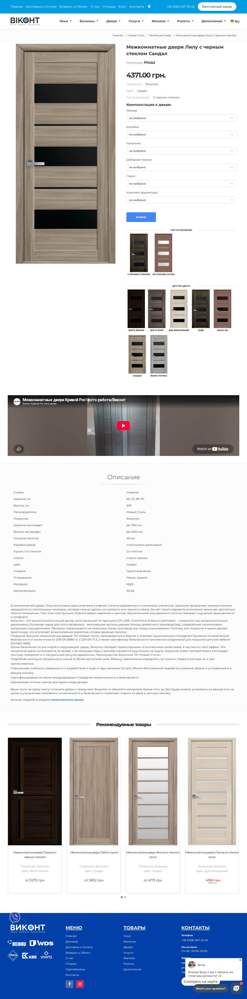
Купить (141, 217)
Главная (17, 6)
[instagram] (80, 984)
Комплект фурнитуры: (142, 192)
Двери (112, 21)
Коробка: (132, 127)
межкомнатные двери (67, 699)
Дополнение (212, 21)
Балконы (88, 21)
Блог (122, 6)
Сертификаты (75, 969)
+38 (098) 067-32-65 (180, 6)
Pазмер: (132, 110)
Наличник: (133, 143)
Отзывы (109, 6)
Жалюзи (159, 21)
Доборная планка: (139, 159)
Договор (72, 941)
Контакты (136, 6)
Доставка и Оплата (41, 6)
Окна (64, 21)
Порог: (131, 176)
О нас (95, 6)
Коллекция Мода (160, 35)
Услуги (135, 21)
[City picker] (149, 6)
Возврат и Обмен (73, 6)
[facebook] (69, 984)
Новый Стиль (136, 35)
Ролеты (184, 21)
